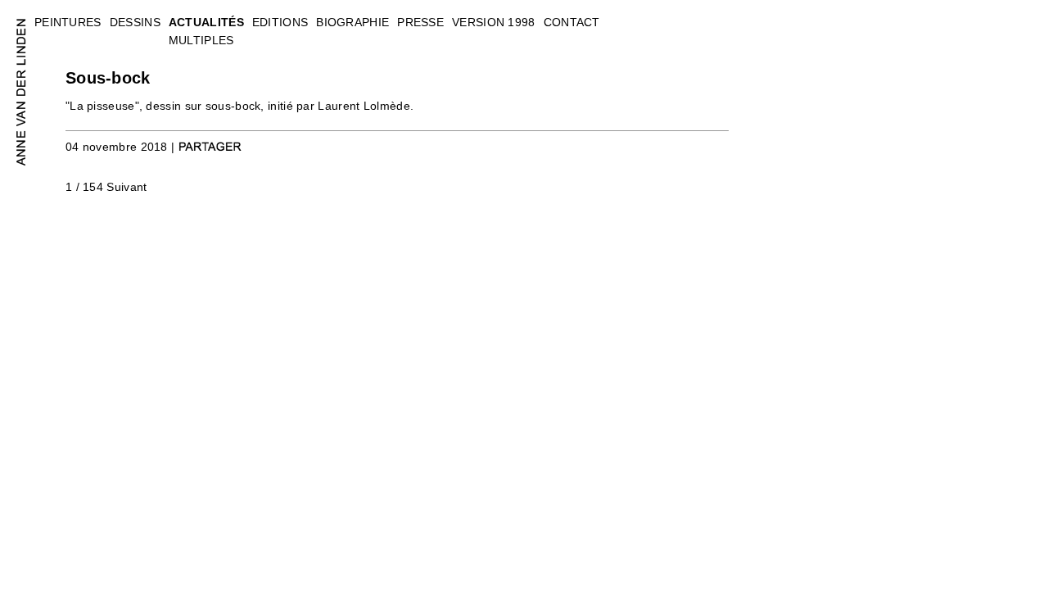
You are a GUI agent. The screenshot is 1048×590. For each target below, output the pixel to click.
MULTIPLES (201, 40)
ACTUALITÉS (206, 22)
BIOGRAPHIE (352, 22)
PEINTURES (68, 22)
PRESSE (420, 22)
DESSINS (135, 22)
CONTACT (572, 22)
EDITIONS (280, 22)
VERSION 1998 (493, 22)
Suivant (126, 186)
